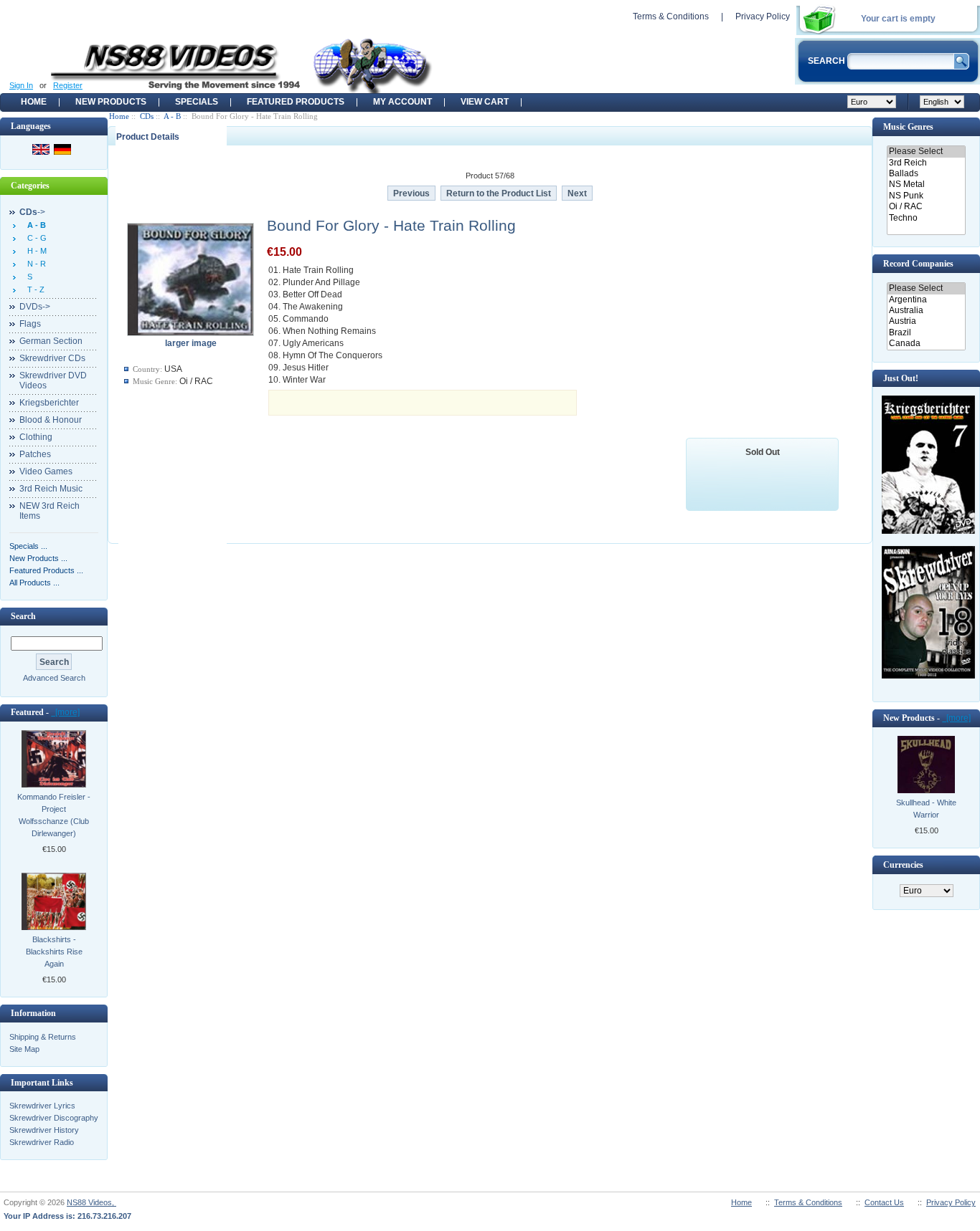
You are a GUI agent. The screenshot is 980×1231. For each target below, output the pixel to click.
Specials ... (28, 546)
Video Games (45, 471)
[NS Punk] (925, 196)
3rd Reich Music (51, 489)
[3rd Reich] (925, 163)
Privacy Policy (762, 16)
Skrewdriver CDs (52, 358)
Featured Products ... (46, 570)
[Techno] (925, 218)
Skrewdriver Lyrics (42, 1105)
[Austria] (925, 321)
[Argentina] (925, 299)
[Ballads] (925, 173)
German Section (51, 341)
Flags (30, 324)
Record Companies (918, 264)
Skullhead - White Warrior (926, 808)
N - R (34, 263)
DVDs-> (34, 307)
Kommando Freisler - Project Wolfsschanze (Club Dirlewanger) (53, 815)
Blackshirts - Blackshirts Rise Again (54, 951)
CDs (147, 116)
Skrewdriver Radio (41, 1142)
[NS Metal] (925, 184)
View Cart (485, 102)
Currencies (903, 865)
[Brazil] (925, 332)
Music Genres (908, 127)
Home (34, 102)
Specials (196, 102)
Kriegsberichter (49, 403)
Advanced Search (54, 678)
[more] (65, 712)
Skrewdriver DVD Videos (53, 380)
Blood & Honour (50, 420)
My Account (402, 102)
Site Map (24, 1049)
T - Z (33, 289)
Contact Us (884, 1202)
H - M (35, 250)
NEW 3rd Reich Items (49, 511)
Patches (35, 454)
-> (32, 212)
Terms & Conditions (671, 16)
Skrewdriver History (44, 1130)
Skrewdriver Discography (53, 1117)
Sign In (21, 85)
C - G (35, 238)
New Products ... (38, 558)
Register (68, 85)
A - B (172, 116)
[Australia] (925, 310)
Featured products (295, 102)
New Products (110, 102)
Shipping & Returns (42, 1037)
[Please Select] (925, 151)
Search (23, 616)
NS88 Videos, (91, 1202)
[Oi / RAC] (925, 206)
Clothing (35, 437)
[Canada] (925, 343)
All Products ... (34, 582)
